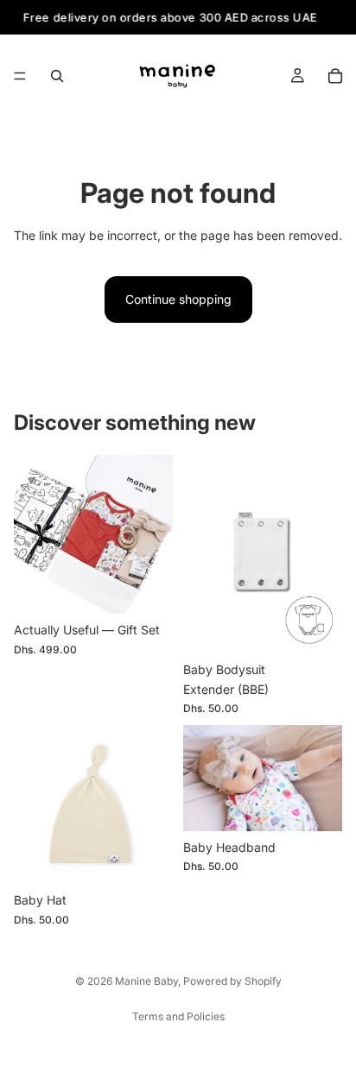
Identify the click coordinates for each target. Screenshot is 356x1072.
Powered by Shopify (232, 980)
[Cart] (335, 76)
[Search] (57, 76)
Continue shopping (178, 299)
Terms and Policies (178, 1016)
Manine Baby (146, 980)
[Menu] (20, 77)
